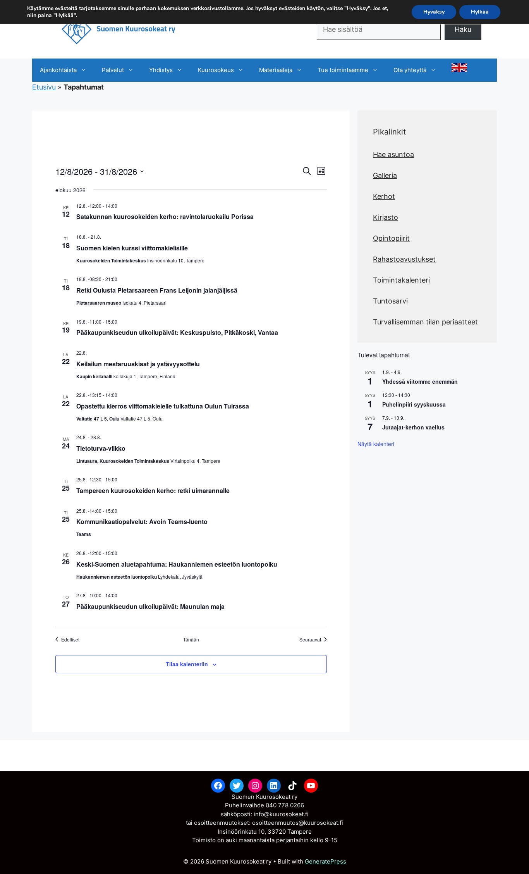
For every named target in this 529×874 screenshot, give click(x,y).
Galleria (385, 175)
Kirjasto (385, 217)
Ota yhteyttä (409, 70)
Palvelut (113, 70)
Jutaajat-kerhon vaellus (413, 427)
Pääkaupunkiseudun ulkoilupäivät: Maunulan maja (150, 606)
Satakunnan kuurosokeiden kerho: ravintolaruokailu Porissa (165, 216)
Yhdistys (161, 70)
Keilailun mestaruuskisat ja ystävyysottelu (138, 363)
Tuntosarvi (390, 301)
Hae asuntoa (393, 154)
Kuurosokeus (216, 70)
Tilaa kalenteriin (187, 664)
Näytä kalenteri (375, 444)
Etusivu (44, 87)
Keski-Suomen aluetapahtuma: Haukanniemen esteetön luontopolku (176, 564)
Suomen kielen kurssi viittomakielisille (132, 247)
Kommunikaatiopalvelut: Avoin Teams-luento (142, 521)
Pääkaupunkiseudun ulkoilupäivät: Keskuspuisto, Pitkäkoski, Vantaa (177, 332)
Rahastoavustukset (404, 259)
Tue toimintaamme (343, 70)
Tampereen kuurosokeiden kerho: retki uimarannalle (153, 490)
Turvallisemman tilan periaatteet (425, 322)
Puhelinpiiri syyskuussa (414, 404)
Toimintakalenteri (401, 280)
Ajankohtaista (58, 70)
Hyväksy (434, 12)
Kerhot (384, 196)
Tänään (191, 639)
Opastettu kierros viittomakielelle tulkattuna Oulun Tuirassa (162, 406)
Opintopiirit (391, 238)
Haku (463, 29)
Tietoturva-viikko (100, 448)
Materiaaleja (275, 70)
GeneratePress (325, 861)
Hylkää (480, 12)
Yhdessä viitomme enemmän (420, 381)
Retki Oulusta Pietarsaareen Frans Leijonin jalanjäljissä (156, 290)
